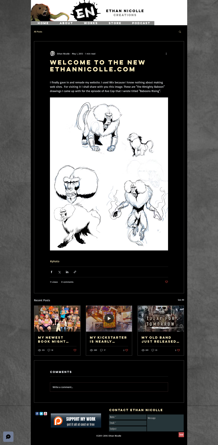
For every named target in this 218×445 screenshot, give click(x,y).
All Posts (38, 31)
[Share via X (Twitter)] (59, 271)
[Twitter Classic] (41, 413)
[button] (179, 31)
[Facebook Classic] (37, 413)
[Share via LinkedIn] (67, 271)
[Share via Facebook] (51, 271)
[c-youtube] (45, 413)
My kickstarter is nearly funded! (108, 339)
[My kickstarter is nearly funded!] (109, 319)
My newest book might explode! (52, 339)
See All (181, 299)
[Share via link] (74, 271)
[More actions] (166, 53)
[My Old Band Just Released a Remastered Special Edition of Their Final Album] (161, 319)
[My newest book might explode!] (57, 319)
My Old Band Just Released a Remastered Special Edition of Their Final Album (160, 339)
